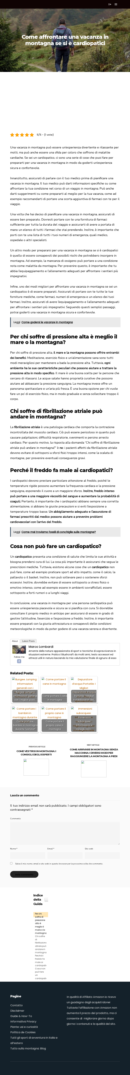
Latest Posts (28, 641)
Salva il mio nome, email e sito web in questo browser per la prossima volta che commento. (59, 863)
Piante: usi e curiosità (24, 1027)
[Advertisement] (65, 97)
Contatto (16, 1005)
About (15, 641)
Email (50, 848)
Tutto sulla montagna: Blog (28, 1048)
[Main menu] (116, 4)
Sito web (89, 848)
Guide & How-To (21, 1016)
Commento (15, 818)
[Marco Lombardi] (19, 653)
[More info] (110, 4)
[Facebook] (19, 661)
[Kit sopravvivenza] (16, 4)
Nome (13, 848)
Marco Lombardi (41, 647)
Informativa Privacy (23, 1021)
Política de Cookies (23, 1032)
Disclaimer (17, 1011)
